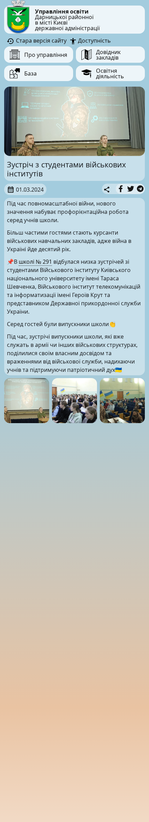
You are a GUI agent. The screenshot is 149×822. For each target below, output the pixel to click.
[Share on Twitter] (130, 189)
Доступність (94, 40)
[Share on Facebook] (121, 189)
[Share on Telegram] (140, 189)
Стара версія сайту (41, 40)
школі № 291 (35, 261)
